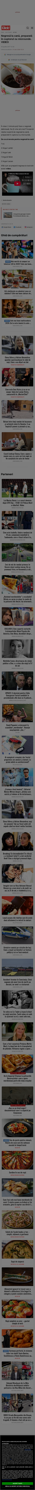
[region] (17, 1462)
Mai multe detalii (28, 1449)
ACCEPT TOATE (17, 1483)
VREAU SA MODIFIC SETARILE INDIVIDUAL (17, 1486)
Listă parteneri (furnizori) (7, 1479)
